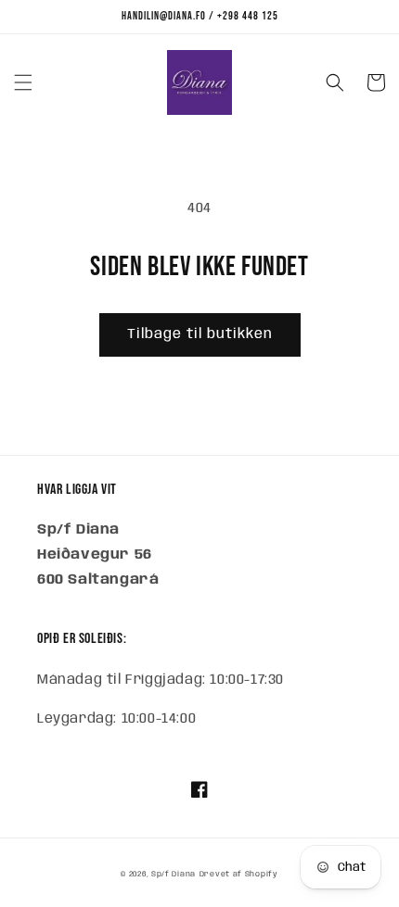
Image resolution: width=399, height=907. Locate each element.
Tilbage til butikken (200, 334)
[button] (23, 82)
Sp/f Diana (173, 874)
